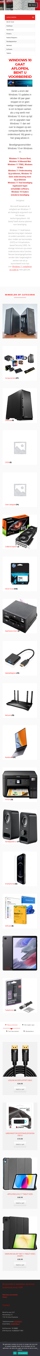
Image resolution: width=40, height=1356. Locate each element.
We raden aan (29, 1025)
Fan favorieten (13, 1031)
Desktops (9, 26)
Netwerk (9, 45)
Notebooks (10, 30)
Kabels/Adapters (11, 37)
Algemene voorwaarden (10, 1294)
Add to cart (20, 1089)
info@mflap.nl (15, 1324)
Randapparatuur (11, 41)
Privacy (4, 1297)
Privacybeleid (23, 1353)
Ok (15, 1353)
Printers (8, 34)
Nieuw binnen (12, 1025)
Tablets (8, 53)
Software (9, 49)
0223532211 (18, 1321)
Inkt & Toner (10, 22)
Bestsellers (30, 1031)
